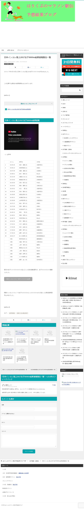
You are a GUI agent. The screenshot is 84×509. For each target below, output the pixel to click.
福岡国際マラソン (68, 218)
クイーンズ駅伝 (68, 160)
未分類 (64, 191)
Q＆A (64, 103)
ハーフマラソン (67, 126)
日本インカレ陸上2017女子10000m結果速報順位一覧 (14, 369)
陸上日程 (65, 263)
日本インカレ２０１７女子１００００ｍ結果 (18, 279)
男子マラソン (66, 198)
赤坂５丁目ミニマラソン (69, 259)
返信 (55, 385)
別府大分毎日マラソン (70, 206)
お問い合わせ (10, 50)
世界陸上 (65, 130)
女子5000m (12, 313)
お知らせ (65, 111)
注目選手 (65, 195)
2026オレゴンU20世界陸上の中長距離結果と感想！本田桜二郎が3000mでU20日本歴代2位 (72, 300)
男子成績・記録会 (67, 221)
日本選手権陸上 (67, 187)
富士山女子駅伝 (68, 172)
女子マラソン (66, 134)
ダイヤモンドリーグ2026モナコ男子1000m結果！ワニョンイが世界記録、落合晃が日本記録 (72, 334)
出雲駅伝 (66, 240)
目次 (3, 50)
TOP (14, 461)
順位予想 (18, 477)
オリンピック (66, 119)
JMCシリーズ (66, 100)
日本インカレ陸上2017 (22, 313)
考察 (64, 256)
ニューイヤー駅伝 (68, 233)
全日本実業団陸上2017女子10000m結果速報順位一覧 (43, 369)
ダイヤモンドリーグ (68, 122)
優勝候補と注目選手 (24, 473)
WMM (64, 107)
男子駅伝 (65, 229)
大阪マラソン (67, 210)
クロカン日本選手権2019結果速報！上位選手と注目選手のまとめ (22, 359)
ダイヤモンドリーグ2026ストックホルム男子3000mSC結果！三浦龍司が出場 (72, 355)
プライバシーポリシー (23, 50)
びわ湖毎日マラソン (69, 202)
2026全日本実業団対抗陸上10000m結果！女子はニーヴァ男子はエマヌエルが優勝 (72, 341)
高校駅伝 (66, 179)
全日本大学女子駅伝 (69, 168)
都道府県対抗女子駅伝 (70, 176)
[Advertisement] (42, 36)
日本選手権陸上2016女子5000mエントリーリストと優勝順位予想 (8, 341)
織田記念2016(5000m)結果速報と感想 (49, 340)
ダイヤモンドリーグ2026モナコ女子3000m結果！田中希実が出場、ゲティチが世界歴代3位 (72, 320)
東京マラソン (67, 145)
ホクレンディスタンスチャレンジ (72, 153)
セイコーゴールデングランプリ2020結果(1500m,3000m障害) (22, 340)
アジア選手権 (66, 115)
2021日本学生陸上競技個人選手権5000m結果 (7, 358)
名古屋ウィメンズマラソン (71, 138)
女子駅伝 (65, 157)
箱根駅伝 (66, 244)
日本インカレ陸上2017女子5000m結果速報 (19, 109)
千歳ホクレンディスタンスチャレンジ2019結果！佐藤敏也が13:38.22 (36, 341)
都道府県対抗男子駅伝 (70, 248)
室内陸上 (65, 183)
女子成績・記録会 (9, 63)
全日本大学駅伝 (68, 237)
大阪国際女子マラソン (70, 141)
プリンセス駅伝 (68, 164)
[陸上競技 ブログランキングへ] (70, 378)
